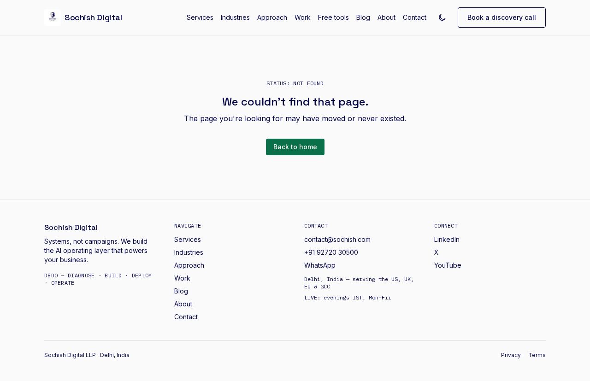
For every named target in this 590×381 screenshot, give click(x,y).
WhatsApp (320, 265)
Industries (235, 17)
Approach (272, 17)
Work (303, 17)
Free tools (333, 17)
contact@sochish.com (337, 239)
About (386, 17)
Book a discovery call (501, 17)
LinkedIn (447, 239)
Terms (537, 355)
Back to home (295, 147)
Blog (363, 17)
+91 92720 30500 (331, 252)
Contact (414, 17)
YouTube (447, 265)
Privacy (511, 355)
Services (200, 17)
